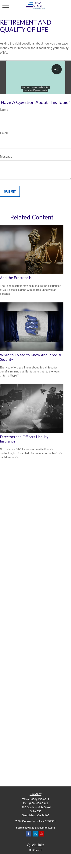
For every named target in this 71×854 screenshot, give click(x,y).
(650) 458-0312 (39, 799)
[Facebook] (28, 833)
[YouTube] (41, 833)
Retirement (35, 850)
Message (6, 156)
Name (4, 109)
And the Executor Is (15, 278)
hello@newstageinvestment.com (35, 827)
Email (4, 133)
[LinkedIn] (35, 833)
